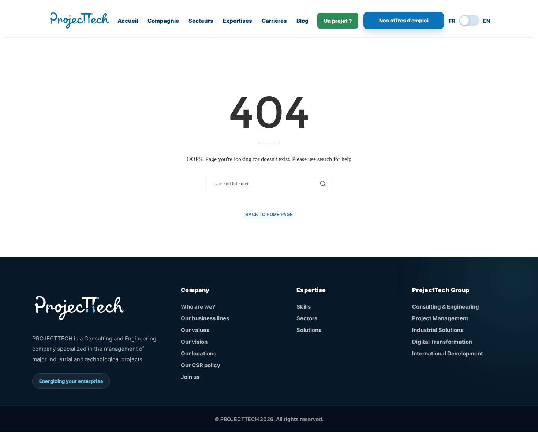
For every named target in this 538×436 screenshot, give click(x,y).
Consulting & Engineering (445, 306)
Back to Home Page (269, 214)
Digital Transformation (442, 341)
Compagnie (163, 20)
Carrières (274, 20)
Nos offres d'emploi (404, 20)
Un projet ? (338, 21)
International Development (447, 353)
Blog (302, 20)
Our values (195, 330)
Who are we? (198, 306)
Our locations (198, 353)
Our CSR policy (200, 365)
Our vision (194, 341)
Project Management (440, 318)
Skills (303, 306)
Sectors (306, 318)
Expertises (237, 20)
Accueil (127, 20)
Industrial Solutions (437, 330)
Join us (190, 376)
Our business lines (205, 318)
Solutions (308, 330)
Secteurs (200, 20)
